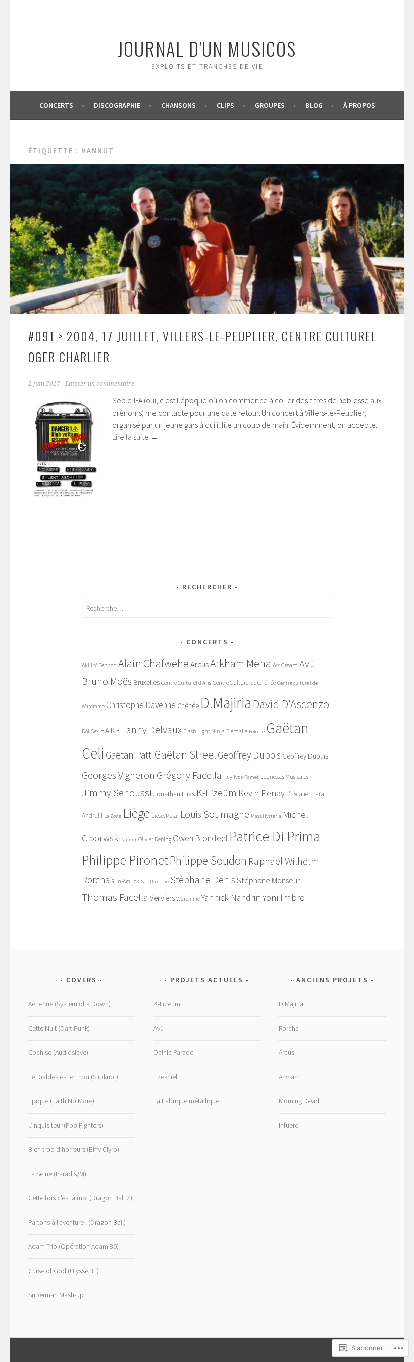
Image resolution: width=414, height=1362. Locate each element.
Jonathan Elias (174, 793)
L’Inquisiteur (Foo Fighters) (66, 1125)
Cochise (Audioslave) (58, 1052)
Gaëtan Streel (185, 755)
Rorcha (96, 880)
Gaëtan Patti (129, 755)
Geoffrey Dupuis (305, 756)
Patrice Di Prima (274, 836)
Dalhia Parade (173, 1052)
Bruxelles (146, 682)
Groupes (270, 105)
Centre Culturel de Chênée (244, 682)
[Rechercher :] (207, 608)
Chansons (178, 105)
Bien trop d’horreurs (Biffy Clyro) (73, 1149)
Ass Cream (285, 665)
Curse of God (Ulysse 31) (63, 1270)
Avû (307, 663)
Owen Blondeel (200, 838)
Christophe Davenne (141, 705)
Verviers (162, 898)
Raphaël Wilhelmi (284, 860)
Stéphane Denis (202, 879)
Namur (129, 839)
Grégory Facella (189, 775)
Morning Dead (299, 1100)
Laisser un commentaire (99, 383)
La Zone (112, 816)
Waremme (188, 898)
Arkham (289, 1076)
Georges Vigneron (118, 775)
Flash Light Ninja (204, 731)
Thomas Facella (115, 897)
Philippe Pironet (125, 860)
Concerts (56, 105)
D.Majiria (225, 702)
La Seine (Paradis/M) (57, 1173)
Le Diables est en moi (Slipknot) (73, 1076)
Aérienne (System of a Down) (69, 1003)
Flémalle (236, 731)
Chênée (188, 705)
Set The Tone (155, 881)
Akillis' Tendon (99, 665)
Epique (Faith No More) (61, 1100)
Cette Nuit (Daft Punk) (59, 1028)
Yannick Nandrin (231, 897)
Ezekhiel (165, 1076)
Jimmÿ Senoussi (117, 792)
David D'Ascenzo (291, 704)
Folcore (257, 731)
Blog (314, 105)
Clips (225, 105)
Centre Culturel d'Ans (186, 682)
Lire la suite (135, 437)
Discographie (117, 105)
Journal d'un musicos (207, 48)
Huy (227, 777)
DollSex (90, 731)
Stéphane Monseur (268, 880)
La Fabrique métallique (186, 1100)
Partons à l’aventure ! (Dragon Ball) (77, 1222)
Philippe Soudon (208, 860)
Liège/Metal (165, 815)
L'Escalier (298, 794)
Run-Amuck (125, 881)
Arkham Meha (240, 663)
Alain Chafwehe (153, 663)
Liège (136, 813)
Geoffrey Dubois (249, 755)
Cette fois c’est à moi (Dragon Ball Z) (80, 1197)
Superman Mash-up (56, 1294)
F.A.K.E (110, 730)
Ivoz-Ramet (246, 777)
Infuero (289, 1125)
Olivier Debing (154, 839)
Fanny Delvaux (152, 729)
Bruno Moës (107, 681)
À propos (359, 105)
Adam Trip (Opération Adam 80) (73, 1246)
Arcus (199, 664)
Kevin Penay (261, 793)
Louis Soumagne (214, 814)
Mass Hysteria (266, 816)
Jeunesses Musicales (284, 776)
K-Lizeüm (216, 792)
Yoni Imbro (283, 897)
